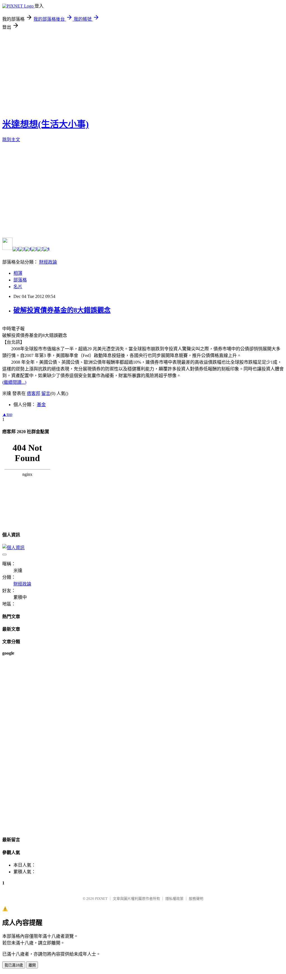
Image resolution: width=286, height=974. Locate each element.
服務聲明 (196, 898)
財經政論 (48, 262)
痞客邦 (33, 393)
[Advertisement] (143, 72)
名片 (17, 286)
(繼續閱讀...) (14, 382)
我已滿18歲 (13, 965)
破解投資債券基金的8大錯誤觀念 (62, 310)
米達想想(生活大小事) (45, 124)
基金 (41, 404)
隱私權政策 (174, 898)
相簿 (17, 273)
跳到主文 (11, 139)
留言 (45, 393)
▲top (7, 414)
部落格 (20, 280)
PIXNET (101, 898)
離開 (32, 965)
